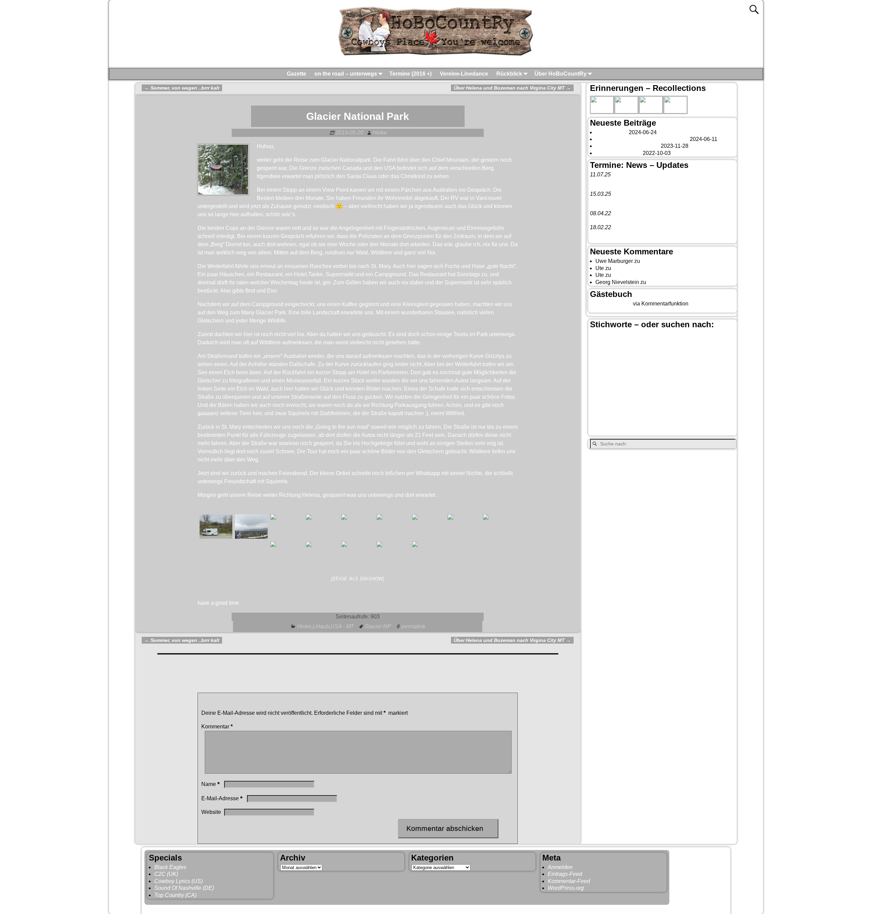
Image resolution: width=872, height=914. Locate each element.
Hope (663, 379)
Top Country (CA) (175, 895)
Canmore (662, 348)
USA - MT (342, 626)
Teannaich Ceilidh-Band (643, 182)
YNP (684, 430)
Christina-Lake (607, 358)
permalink (413, 626)
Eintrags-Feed (565, 874)
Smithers (682, 406)
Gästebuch (654, 261)
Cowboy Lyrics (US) (178, 881)
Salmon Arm (622, 407)
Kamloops (714, 378)
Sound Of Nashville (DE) (184, 888)
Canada (604, 348)
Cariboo (684, 350)
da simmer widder (669, 282)
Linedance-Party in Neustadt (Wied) (633, 201)
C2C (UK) (166, 874)
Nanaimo (601, 398)
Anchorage (630, 338)
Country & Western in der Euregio (654, 359)
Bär (676, 337)
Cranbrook (692, 359)
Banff (656, 337)
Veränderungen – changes (627, 146)
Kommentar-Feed (569, 881)
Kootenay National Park (619, 389)
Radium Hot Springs (703, 397)
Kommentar (217, 726)
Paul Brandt (627, 398)
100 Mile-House (603, 339)
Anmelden (560, 867)
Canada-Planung (633, 350)
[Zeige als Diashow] (358, 578)
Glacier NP (377, 626)
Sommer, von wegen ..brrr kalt (181, 88)
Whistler (616, 431)
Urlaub (321, 626)
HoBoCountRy (180, 908)
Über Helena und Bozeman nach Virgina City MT (512, 88)
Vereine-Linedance (464, 74)
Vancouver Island (688, 418)
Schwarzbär (653, 407)
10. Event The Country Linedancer (631, 234)
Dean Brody (617, 368)
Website (211, 812)
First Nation (694, 368)
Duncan (660, 368)
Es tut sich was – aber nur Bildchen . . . (641, 139)
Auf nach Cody (630, 268)
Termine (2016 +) (410, 74)
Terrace (706, 407)
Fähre (620, 379)
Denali (641, 368)
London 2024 (611, 132)
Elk (675, 368)
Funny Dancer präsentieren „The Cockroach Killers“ (652, 220)
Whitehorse (651, 429)
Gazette (296, 74)
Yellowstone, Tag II (635, 275)
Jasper (685, 377)
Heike (304, 626)
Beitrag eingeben (611, 303)
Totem (724, 407)
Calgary (703, 337)
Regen (598, 407)
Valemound (604, 418)
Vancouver (642, 417)
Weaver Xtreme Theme (700, 908)
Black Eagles (170, 867)
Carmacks (704, 349)
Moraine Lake (709, 389)
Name (210, 784)
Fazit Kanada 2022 (618, 153)
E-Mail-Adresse (222, 798)
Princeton (657, 397)
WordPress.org (566, 888)
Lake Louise (670, 388)
